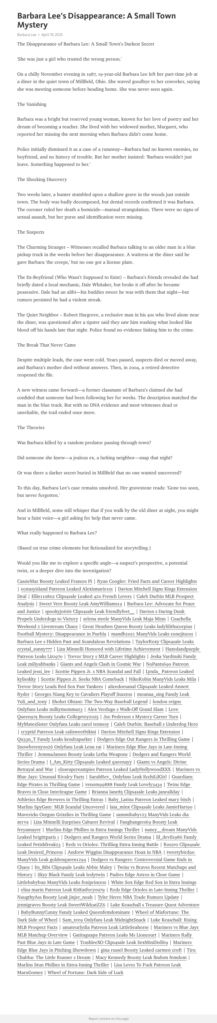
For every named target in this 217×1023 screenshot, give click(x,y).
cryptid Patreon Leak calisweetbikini (58, 732)
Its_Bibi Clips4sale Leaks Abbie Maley (73, 867)
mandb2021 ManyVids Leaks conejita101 (152, 634)
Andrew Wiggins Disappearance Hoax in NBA (115, 852)
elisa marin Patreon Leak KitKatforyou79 (63, 890)
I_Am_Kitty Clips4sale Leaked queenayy (91, 762)
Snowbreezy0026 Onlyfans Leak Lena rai (59, 747)
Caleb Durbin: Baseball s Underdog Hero (156, 724)
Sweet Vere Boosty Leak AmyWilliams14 (80, 604)
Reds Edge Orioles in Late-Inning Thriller (152, 890)
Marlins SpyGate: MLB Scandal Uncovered (61, 807)
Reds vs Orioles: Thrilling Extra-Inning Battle (112, 844)
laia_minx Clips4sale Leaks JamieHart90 (151, 807)
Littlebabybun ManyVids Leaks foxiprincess (61, 882)
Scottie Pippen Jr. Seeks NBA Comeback (82, 679)
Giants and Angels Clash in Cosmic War (100, 664)
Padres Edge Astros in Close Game (145, 874)
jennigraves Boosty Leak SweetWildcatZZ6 (61, 905)
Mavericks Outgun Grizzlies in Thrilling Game (64, 814)
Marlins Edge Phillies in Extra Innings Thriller (93, 830)
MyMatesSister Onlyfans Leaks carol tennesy (63, 724)
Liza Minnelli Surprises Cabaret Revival (74, 822)
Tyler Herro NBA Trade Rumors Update (138, 897)
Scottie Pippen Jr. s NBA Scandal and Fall (98, 671)
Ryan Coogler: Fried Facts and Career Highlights (147, 581)
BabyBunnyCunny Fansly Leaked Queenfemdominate (75, 912)
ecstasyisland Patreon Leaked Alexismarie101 (67, 589)
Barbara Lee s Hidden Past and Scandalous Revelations (73, 641)
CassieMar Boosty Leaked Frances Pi (54, 581)
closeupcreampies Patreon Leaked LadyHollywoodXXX (114, 769)
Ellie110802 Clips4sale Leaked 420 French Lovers (81, 596)
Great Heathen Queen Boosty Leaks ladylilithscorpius (137, 626)
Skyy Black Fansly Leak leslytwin (71, 874)
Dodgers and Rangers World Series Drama (107, 837)
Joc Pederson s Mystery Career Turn (140, 717)
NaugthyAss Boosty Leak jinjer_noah (55, 897)
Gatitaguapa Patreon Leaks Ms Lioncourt (114, 935)
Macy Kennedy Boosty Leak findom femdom (141, 957)
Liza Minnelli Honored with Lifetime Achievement (108, 649)
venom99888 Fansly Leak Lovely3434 (123, 784)
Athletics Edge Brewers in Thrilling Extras (60, 799)
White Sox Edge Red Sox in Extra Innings (153, 882)
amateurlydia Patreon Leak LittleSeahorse (105, 927)
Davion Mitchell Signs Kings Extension (140, 732)
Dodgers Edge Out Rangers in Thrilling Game (143, 739)
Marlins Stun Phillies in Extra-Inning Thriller (63, 965)
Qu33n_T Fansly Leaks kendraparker (54, 739)
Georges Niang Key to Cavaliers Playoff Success (83, 694)
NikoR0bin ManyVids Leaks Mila (162, 679)
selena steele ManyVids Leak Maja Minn (124, 619)
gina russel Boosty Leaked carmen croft (141, 950)
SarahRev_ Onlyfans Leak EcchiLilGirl (128, 777)
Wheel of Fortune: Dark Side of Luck (85, 972)
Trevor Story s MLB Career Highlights (106, 656)
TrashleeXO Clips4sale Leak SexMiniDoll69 (124, 942)
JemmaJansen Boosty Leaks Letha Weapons (83, 754)
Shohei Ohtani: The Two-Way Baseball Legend (100, 701)
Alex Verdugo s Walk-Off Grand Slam (126, 709)
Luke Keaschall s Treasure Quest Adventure (155, 905)
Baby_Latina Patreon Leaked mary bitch (149, 799)
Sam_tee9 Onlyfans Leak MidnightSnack (104, 920)
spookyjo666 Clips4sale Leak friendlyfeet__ (89, 611)
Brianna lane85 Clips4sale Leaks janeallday (136, 792)
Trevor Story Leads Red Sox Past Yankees (60, 686)
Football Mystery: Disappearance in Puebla (61, 634)
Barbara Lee (26, 34)
